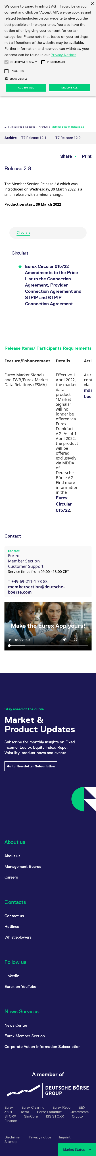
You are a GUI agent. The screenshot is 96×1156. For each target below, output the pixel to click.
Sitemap (10, 1142)
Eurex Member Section (24, 1036)
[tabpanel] (48, 290)
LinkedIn (11, 975)
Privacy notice (40, 1137)
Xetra (25, 1112)
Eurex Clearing (33, 1107)
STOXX (10, 1116)
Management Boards (22, 866)
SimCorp (31, 1116)
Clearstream (79, 1112)
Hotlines (11, 926)
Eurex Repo (61, 1107)
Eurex (9, 1107)
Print (87, 156)
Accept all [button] (26, 87)
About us (12, 855)
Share (66, 156)
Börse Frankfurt (50, 1112)
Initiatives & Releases (22, 126)
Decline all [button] (69, 87)
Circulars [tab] (23, 232)
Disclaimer (13, 1137)
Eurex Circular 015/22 (64, 504)
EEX (82, 1107)
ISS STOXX (55, 1116)
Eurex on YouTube (20, 986)
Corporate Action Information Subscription (42, 1046)
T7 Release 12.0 (68, 138)
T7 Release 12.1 (33, 138)
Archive (43, 126)
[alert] (48, 48)
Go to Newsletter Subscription (31, 766)
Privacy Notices (63, 55)
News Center (15, 1025)
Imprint (65, 1137)
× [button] (92, 4)
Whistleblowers (17, 937)
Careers (11, 877)
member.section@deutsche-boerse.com (36, 589)
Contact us (14, 915)
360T (9, 1112)
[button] (6, 62)
